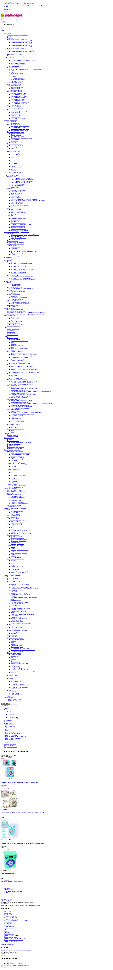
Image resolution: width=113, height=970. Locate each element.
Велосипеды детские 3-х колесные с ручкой (23, 51)
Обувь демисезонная (13, 329)
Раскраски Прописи (16, 629)
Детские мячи (14, 512)
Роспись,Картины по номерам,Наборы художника (25, 671)
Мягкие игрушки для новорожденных (21, 138)
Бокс (12, 527)
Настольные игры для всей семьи (20, 682)
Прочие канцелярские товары (19, 611)
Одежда (6, 336)
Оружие (9, 188)
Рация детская (15, 187)
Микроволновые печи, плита (19, 73)
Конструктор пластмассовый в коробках (22, 269)
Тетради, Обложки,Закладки (19, 618)
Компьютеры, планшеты (17, 632)
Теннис (13, 532)
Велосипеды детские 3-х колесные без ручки (23, 50)
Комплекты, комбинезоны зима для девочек (23, 356)
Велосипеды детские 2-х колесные (17, 39)
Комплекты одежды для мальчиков (20, 405)
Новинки (3, 30)
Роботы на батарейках (17, 211)
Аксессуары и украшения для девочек (18, 58)
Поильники (14, 476)
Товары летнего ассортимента (15, 559)
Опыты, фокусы (15, 688)
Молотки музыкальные (17, 136)
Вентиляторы (14, 562)
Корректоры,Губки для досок (19, 593)
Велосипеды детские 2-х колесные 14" (21, 42)
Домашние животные (17, 250)
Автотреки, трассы (16, 217)
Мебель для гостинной (17, 87)
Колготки (13, 430)
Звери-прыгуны (11, 121)
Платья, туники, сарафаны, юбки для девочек (23, 394)
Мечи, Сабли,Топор (16, 193)
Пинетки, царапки (16, 418)
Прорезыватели (15, 479)
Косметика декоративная (18, 63)
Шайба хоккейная (16, 557)
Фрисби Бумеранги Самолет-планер (21, 533)
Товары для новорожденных (12, 450)
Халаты (13, 350)
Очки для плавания (16, 542)
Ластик (13, 596)
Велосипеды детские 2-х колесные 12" (21, 41)
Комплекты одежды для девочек (20, 393)
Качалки (13, 148)
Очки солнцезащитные (13, 515)
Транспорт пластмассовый (18, 229)
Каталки (13, 157)
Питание (6, 433)
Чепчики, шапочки (16, 423)
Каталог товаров (5, 703)
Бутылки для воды (12, 435)
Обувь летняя (11, 332)
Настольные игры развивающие (20, 685)
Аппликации (14, 656)
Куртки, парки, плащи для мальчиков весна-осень (25, 372)
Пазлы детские (15, 693)
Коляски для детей (9, 257)
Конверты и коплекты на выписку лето (22, 384)
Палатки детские (12, 517)
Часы (8, 696)
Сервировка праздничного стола (20, 503)
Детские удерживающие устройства (17, 35)
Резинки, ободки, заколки (18, 64)
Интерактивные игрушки (14, 144)
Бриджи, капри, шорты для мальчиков (21, 400)
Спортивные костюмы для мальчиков (21, 406)
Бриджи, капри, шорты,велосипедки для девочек (24, 388)
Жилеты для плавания (17, 536)
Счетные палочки (16, 617)
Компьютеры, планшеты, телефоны (17, 630)
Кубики (13, 160)
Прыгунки (14, 466)
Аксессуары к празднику (14, 490)
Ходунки (13, 467)
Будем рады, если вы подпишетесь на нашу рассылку (16, 950)
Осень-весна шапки (16, 378)
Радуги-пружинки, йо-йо (18, 236)
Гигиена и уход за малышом (15, 451)
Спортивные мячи (16, 514)
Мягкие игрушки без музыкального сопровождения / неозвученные (26, 312)
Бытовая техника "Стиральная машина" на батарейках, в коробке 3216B (23, 843)
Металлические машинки (18, 223)
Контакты (7, 6)
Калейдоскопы (11, 579)
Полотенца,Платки (12, 445)
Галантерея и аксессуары (18, 61)
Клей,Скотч (14, 591)
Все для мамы (8, 52)
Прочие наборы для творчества (19, 669)
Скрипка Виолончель (17, 651)
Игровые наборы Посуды (18, 99)
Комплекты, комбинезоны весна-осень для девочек (25, 354)
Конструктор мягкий (16, 267)
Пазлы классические (16, 694)
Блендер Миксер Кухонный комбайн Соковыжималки (26, 69)
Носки (12, 432)
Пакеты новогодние (16, 321)
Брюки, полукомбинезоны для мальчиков (22, 366)
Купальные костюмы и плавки (19, 341)
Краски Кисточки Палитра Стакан (20, 594)
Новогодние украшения (14, 317)
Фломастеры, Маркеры (17, 621)
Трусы (12, 347)
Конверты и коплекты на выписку (17, 379)
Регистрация (7, 9)
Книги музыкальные (16, 627)
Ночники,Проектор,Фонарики (15, 242)
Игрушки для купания (13, 124)
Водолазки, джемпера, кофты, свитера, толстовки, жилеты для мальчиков (31, 403)
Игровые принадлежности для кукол (21, 111)
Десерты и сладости (13, 436)
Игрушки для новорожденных (15, 132)
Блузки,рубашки (15, 387)
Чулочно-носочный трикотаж (15, 429)
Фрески (13, 674)
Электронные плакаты (17, 172)
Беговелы (10, 38)
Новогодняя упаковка (13, 320)
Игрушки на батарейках (17, 145)
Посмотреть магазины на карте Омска (25, 3)
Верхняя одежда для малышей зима (21, 363)
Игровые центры (15, 154)
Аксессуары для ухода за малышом (20, 453)
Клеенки (9, 439)
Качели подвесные (16, 285)
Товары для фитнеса (16, 521)
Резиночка (13, 676)
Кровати (9, 290)
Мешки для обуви (16, 600)
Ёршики (13, 473)
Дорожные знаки (15, 220)
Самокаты (13, 573)
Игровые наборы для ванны (18, 127)
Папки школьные (15, 605)
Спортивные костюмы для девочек (20, 396)
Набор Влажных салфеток (18, 459)
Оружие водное (15, 194)
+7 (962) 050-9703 (9, 8)
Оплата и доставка (9, 889)
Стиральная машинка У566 (9, 873)
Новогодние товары (9, 315)
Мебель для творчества (13, 294)
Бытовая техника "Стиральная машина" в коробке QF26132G (19, 782)
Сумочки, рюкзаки (16, 66)
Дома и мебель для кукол (14, 84)
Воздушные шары (16, 496)
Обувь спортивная (12, 335)
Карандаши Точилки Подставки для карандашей (24, 588)
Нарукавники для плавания (18, 541)
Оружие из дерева (16, 197)
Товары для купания (13, 484)
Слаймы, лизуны (15, 239)
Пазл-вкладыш (15, 164)
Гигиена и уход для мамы (14, 54)
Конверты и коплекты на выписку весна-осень (24, 381)
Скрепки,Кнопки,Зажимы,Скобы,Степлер (22, 614)
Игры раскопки (15, 679)
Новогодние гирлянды (17, 318)
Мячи (8, 509)
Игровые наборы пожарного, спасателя (22, 179)
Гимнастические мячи (17, 511)
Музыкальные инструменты (15, 638)
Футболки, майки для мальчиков (20, 408)
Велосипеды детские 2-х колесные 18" (21, 45)
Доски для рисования (13, 578)
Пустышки (14, 481)
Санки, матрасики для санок (19, 553)
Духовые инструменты (17, 645)
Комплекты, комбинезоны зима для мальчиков (24, 369)
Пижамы (13, 344)
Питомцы (13, 254)
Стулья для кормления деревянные (20, 302)
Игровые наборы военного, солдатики (21, 178)
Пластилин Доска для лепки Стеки (20, 608)
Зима (12, 426)
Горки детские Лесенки (17, 566)
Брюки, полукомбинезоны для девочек (21, 353)
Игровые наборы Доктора (18, 97)
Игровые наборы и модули (14, 91)
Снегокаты (14, 554)
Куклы (9, 109)
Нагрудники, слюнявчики (18, 475)
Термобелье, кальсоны (17, 345)
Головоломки (11, 576)
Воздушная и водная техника (19, 218)
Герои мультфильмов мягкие (15, 309)
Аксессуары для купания (18, 485)
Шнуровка (14, 170)
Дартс (12, 529)
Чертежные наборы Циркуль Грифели (21, 623)
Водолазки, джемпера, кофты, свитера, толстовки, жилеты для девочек (31, 391)
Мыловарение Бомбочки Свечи (19, 663)
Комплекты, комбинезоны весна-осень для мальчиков (26, 367)
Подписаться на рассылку (8, 944)
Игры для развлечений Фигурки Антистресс (16, 232)
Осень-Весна (14, 427)
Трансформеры (15, 214)
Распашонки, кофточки (17, 421)
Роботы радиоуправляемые (18, 212)
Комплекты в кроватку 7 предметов (21, 442)
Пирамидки (14, 166)
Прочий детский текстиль (14, 448)
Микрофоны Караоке (17, 647)
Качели (9, 282)
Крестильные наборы (17, 415)
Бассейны (13, 560)
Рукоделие (13, 672)
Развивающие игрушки (13, 151)
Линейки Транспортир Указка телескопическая (24, 597)
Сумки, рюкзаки (15, 615)
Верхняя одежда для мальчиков (16, 364)
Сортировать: (4, 755)
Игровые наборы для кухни (18, 94)
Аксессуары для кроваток (18, 291)
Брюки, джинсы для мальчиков (19, 402)
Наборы (13, 75)
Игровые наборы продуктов (18, 100)
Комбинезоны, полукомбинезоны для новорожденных (26, 412)
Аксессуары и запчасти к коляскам (17, 259)
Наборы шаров (15, 139)
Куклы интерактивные (17, 112)
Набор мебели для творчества (19, 297)
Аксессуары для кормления (18, 470)
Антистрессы (11, 233)
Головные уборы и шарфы (14, 373)
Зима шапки (14, 375)
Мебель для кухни (16, 88)
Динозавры (14, 248)
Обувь (5, 327)
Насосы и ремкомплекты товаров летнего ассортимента (26, 571)
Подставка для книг (16, 609)
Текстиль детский (9, 438)
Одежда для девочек (13, 385)
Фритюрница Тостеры (17, 81)
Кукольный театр (12, 635)
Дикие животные (15, 247)
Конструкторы (8, 260)
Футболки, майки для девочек (19, 397)
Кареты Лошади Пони (13, 105)
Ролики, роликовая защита (18, 572)
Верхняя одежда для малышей (15, 360)
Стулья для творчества (17, 299)
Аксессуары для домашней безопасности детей (24, 465)
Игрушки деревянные (17, 155)
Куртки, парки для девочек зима (20, 357)
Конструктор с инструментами (19, 270)
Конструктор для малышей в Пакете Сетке (23, 279)
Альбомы (13, 582)
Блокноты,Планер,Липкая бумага (20, 584)
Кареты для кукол (16, 106)
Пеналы (13, 606)
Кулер (12, 72)
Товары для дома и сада (14, 699)
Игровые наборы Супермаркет (19, 103)
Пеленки (13, 417)
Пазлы (9, 690)
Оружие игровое (15, 196)
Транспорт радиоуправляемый (19, 230)
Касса (12, 70)
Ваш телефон (4, 963)
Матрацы (13, 293)
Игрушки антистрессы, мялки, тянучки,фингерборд (25, 235)
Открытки (10, 493)
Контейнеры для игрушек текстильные (22, 288)
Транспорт (10, 215)
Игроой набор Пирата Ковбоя (19, 184)
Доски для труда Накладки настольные (22, 587)
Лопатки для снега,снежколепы (19, 550)
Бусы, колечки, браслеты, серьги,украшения (23, 60)
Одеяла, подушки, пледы (14, 444)
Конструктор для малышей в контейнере (22, 276)
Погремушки (14, 141)
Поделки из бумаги (16, 666)
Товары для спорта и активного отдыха (15, 508)
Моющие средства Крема (18, 457)
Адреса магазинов (9, 3)
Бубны (12, 642)
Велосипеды (7, 36)
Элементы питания (12, 700)
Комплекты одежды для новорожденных (22, 414)
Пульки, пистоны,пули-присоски (20, 205)
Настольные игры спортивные (19, 687)
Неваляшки (14, 163)
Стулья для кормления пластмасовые (21, 303)
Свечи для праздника (17, 502)
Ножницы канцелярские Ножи (19, 602)
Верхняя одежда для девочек (15, 351)
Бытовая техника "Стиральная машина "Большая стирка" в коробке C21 (23, 812)
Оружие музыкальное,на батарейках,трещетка (24, 199)
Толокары (13, 150)
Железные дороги (16, 221)
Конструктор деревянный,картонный (21, 263)
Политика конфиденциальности (13, 891)
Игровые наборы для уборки (19, 96)
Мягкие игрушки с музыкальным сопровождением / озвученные (25, 314)
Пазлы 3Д (13, 691)
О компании (7, 888)
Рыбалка (13, 169)
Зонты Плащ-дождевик (17, 568)
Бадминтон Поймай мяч (17, 524)
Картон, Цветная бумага (17, 590)
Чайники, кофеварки (16, 82)
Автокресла (7, 33)
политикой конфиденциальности (19, 965)
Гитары (13, 644)
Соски (12, 482)
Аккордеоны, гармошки (17, 639)
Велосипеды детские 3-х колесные (17, 48)
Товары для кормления (13, 469)
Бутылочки (14, 472)
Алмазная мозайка (16, 654)
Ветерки (13, 563)
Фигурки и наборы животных (15, 244)
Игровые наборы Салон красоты (20, 102)
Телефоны (13, 633)
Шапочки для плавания (17, 544)
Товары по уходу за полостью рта (20, 462)
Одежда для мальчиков (13, 399)
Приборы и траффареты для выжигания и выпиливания (26, 668)
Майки (12, 342)
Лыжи (12, 551)
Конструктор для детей (13, 261)
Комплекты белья (15, 339)
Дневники (13, 585)
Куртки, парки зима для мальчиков (20, 370)
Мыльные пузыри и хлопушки (16, 491)
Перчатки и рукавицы (13, 424)
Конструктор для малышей (14, 275)
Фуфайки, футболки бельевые (19, 348)
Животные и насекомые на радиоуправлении (23, 251)
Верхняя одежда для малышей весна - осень (23, 362)
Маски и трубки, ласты (17, 538)
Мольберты (14, 296)
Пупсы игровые (15, 117)
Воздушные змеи (15, 565)
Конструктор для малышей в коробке (21, 278)
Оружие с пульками (16, 203)
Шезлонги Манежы (12, 305)
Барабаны (13, 641)
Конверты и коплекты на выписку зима (22, 382)
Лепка (12, 660)
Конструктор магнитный (18, 264)
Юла (12, 173)
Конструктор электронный (18, 272)
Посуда (13, 478)
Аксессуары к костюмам (17, 324)
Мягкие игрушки (9, 308)
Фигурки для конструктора (18, 273)
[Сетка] (3, 758)
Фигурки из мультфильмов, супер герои (22, 256)
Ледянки (13, 548)
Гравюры (13, 659)
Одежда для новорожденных (15, 409)
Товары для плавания (13, 535)
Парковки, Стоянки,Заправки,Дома (21, 224)
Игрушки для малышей (10, 120)
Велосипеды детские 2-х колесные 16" (21, 44)
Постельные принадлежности (15, 447)
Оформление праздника (14, 494)
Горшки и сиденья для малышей (20, 454)
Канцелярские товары (13, 581)
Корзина (3, 21)
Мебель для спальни (16, 90)
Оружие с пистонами (17, 202)
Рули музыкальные (16, 167)
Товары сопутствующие (10, 697)
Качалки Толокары (12, 147)
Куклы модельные (16, 115)
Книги (9, 624)
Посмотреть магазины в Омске (9, 905)
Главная (6, 742)
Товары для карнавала (13, 323)
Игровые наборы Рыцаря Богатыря (20, 182)
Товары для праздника (10, 488)
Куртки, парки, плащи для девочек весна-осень (24, 359)
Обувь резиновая (12, 333)
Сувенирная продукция (14, 505)
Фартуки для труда (16, 620)
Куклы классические (16, 114)
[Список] (1, 758)
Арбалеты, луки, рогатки (18, 190)
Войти (6, 11)
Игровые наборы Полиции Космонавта (22, 181)
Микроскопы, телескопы (17, 681)
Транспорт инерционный (18, 226)
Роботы (9, 208)
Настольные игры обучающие (19, 684)
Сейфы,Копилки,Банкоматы (18, 238)
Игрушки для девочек (10, 57)
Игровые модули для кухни (18, 93)
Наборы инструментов (17, 185)
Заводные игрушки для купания (20, 126)
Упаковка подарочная (13, 506)
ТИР (12, 206)
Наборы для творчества (14, 653)
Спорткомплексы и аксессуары (16, 520)
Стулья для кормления (13, 300)
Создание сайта (5, 953)
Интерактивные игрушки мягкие (16, 311)
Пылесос (13, 76)
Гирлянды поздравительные (18, 497)
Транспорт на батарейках (18, 227)
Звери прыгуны (15, 123)
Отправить (4, 967)
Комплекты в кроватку (13, 441)
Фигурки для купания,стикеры (19, 130)
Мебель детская (8, 281)
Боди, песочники (15, 411)
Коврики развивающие (17, 133)
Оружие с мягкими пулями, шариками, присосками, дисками (28, 200)
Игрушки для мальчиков (11, 175)
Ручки (12, 612)
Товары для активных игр (14, 523)
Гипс (12, 657)
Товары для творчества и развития (13, 575)
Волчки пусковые (16, 191)
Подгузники (14, 460)
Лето (12, 376)
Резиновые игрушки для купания (20, 129)
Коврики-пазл (14, 158)
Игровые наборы (12, 176)
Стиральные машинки (17, 78)
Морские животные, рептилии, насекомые (23, 253)
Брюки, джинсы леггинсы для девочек (21, 390)
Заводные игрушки (16, 153)
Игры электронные (12, 241)
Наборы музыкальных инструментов (21, 648)
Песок (12, 665)
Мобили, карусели (16, 135)
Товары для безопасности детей (16, 463)
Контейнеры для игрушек (14, 287)
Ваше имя (3, 961)
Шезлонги (13, 306)
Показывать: (4, 756)
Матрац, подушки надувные (19, 539)
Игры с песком (15, 569)
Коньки (13, 547)
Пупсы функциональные (18, 118)
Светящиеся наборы (16, 500)
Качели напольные (16, 284)
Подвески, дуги (15, 142)
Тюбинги (13, 556)
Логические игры (16, 161)
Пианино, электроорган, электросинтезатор (23, 650)
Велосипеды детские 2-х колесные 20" (21, 47)
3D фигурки (14, 245)
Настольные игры (12, 678)
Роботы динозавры (16, 209)
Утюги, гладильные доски (18, 79)
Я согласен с (15, 965)
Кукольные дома (15, 85)
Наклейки (13, 499)
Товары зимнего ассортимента (15, 545)
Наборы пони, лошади (17, 108)
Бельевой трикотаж (12, 338)
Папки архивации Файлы (18, 603)
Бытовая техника (12, 67)
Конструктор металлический (19, 266)
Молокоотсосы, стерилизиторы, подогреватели (20, 55)
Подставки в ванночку (17, 487)
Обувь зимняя (11, 330)
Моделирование (15, 662)
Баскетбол (13, 526)
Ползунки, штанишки (17, 420)
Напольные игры (12, 675)
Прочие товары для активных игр (20, 530)
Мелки (12, 599)
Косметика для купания (17, 456)
